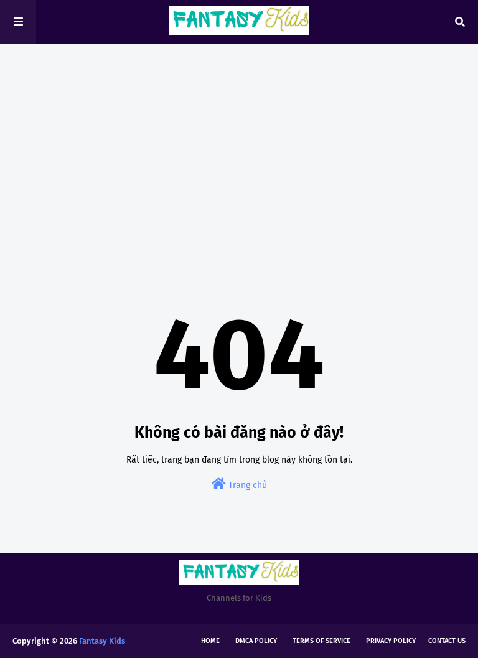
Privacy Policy (391, 641)
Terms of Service (321, 641)
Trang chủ (246, 485)
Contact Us (447, 641)
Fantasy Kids (102, 641)
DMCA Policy (256, 641)
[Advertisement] (239, 149)
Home (210, 641)
